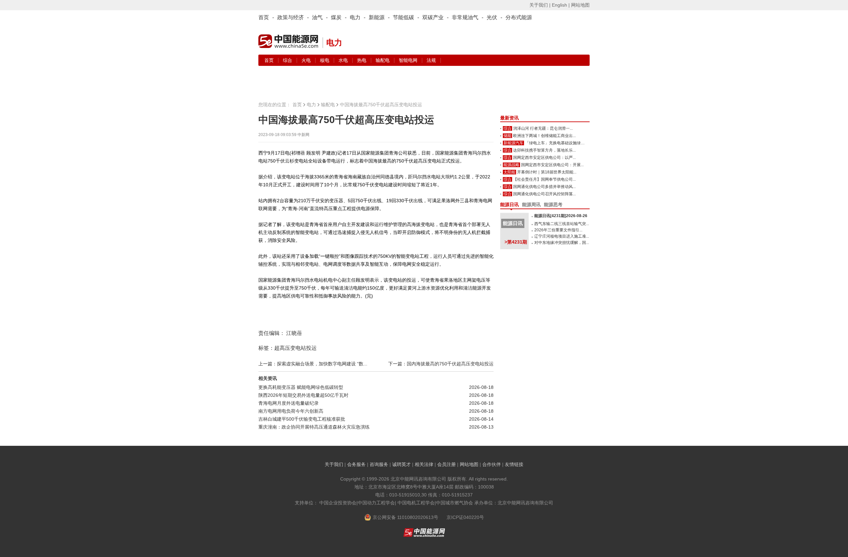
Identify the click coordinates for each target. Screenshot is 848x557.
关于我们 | (540, 5)
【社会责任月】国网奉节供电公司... (544, 179)
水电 (344, 60)
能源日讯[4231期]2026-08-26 (560, 215)
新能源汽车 (513, 143)
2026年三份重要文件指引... (558, 230)
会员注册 (446, 464)
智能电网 (409, 60)
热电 (362, 60)
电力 (355, 17)
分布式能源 (518, 17)
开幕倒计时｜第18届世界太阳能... (546, 172)
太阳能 (509, 172)
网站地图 (580, 5)
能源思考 (553, 204)
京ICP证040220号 (465, 517)
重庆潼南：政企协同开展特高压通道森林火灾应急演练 (314, 427)
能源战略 (511, 164)
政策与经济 (290, 17)
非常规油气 (465, 17)
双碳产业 (433, 17)
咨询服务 (379, 464)
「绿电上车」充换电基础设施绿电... (556, 143)
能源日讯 (509, 204)
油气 (317, 17)
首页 (263, 17)
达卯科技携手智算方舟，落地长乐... (544, 150)
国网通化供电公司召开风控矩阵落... (544, 194)
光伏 (492, 17)
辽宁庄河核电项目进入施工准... (561, 236)
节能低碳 (403, 17)
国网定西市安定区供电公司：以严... (544, 157)
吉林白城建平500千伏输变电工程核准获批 (301, 419)
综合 (288, 60)
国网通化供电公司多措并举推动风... (544, 186)
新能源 (377, 17)
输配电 (383, 60)
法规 (431, 60)
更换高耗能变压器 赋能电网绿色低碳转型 (300, 387)
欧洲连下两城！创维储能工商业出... (544, 135)
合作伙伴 (491, 464)
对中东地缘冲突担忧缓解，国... (561, 242)
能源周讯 (531, 204)
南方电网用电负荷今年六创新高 (290, 411)
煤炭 (336, 17)
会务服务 (356, 464)
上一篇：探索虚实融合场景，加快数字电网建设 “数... (312, 363)
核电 (325, 60)
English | (561, 5)
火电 (306, 60)
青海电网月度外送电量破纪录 (288, 403)
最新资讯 (509, 117)
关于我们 (334, 464)
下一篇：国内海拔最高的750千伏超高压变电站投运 (441, 363)
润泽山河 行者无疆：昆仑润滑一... (543, 128)
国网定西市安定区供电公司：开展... (552, 164)
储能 (507, 135)
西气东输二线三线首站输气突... (561, 223)
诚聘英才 (401, 464)
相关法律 (424, 464)
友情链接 (514, 464)
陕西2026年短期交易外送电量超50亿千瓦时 (303, 395)
